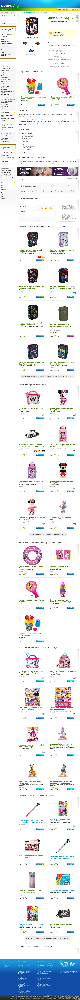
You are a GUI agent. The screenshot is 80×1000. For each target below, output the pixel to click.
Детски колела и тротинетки (5, 48)
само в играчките (5, 23)
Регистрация (6, 968)
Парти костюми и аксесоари (8, 99)
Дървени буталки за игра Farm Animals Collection (7, 177)
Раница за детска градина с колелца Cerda (44, 981)
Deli (2, 196)
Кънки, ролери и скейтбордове (5, 45)
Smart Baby (3, 200)
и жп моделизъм (23, 981)
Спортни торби (4, 135)
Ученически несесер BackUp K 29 (45, 967)
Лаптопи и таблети (5, 98)
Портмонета (4, 136)
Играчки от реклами (6, 65)
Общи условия (65, 995)
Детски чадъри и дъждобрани (5, 139)
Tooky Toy (3, 191)
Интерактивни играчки (7, 72)
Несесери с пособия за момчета (7, 130)
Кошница (6, 966)
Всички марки (11, 203)
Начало (5, 963)
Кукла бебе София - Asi (43, 976)
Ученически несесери (7, 122)
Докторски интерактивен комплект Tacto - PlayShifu (43, 983)
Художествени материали (24, 971)
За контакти (76, 0)
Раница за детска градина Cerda (45, 987)
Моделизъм (4, 89)
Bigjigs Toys (3, 189)
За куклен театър (5, 77)
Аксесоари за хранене (6, 133)
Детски (22, 974)
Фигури (3, 83)
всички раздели (5, 22)
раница (29, 124)
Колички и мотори (5, 51)
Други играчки (4, 106)
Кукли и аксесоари (5, 79)
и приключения (24, 987)
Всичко (23, 983)
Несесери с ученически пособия (69, 62)
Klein (2, 185)
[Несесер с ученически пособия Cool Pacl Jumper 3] (31, 26)
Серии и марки (4, 66)
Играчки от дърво (5, 172)
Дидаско (3, 198)
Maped (2, 192)
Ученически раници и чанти (6, 116)
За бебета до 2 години (6, 155)
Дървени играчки (5, 68)
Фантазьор (3, 202)
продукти (24, 972)
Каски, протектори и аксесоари (6, 55)
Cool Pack (63, 57)
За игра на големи (5, 74)
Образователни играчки (7, 96)
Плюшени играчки (5, 70)
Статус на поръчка (8, 967)
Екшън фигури (4, 81)
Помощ (5, 970)
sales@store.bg (73, 971)
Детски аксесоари (5, 104)
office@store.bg (74, 972)
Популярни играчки (6, 166)
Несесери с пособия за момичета (7, 127)
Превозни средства (5, 84)
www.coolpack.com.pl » (66, 59)
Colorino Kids (4, 187)
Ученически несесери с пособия (39, 12)
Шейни (2, 52)
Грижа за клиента (68, 0)
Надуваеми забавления (6, 43)
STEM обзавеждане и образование (23, 979)
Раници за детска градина (7, 118)
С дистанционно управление (5, 87)
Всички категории (10, 157)
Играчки (5, 9)
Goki (2, 194)
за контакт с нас (71, 970)
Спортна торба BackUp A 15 (44, 970)
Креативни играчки (6, 94)
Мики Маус (64, 21)
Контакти (6, 964)
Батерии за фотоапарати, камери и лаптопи (24, 992)
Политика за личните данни (74, 995)
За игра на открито (5, 41)
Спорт (2, 39)
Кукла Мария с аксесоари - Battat (45, 974)
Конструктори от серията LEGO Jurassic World (7, 174)
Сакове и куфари (5, 141)
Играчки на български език (8, 165)
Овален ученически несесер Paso (45, 968)
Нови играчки (4, 63)
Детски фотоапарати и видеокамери (6, 102)
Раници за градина (5, 168)
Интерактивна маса (6, 170)
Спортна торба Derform (43, 973)
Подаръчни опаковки (6, 108)
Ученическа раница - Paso (44, 977)
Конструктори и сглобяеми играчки (7, 92)
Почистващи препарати (24, 967)
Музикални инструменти (7, 75)
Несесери (28, 12)
